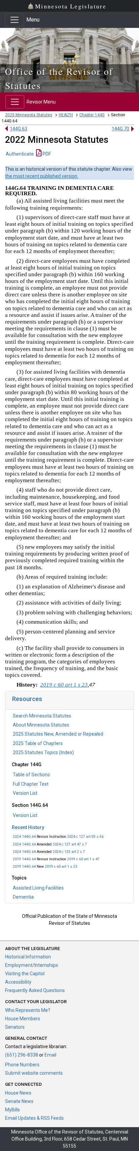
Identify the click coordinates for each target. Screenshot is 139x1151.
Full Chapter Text (31, 784)
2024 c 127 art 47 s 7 (70, 844)
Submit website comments (34, 1073)
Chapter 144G (92, 115)
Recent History (28, 827)
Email (50, 1055)
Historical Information (28, 956)
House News (18, 1093)
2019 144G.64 (24, 859)
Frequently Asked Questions (35, 990)
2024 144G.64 (24, 836)
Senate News (19, 1101)
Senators (15, 1027)
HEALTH (66, 115)
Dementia (23, 897)
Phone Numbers (22, 1064)
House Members (22, 1018)
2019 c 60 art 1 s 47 (83, 859)
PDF (46, 154)
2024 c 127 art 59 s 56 (85, 836)
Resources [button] (27, 698)
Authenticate (20, 154)
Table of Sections (31, 774)
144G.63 (18, 128)
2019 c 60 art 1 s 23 (61, 866)
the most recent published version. (41, 176)
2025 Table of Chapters (38, 743)
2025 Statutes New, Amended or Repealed (58, 734)
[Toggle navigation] (14, 20)
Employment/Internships (31, 965)
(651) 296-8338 (21, 1055)
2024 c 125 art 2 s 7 (69, 852)
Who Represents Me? (27, 1010)
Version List (25, 793)
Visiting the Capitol (25, 973)
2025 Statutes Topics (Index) (43, 752)
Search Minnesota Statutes (42, 715)
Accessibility (18, 982)
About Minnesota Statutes (41, 725)
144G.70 (120, 128)
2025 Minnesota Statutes (28, 115)
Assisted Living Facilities (38, 888)
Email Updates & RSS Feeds (34, 1118)
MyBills (12, 1109)
